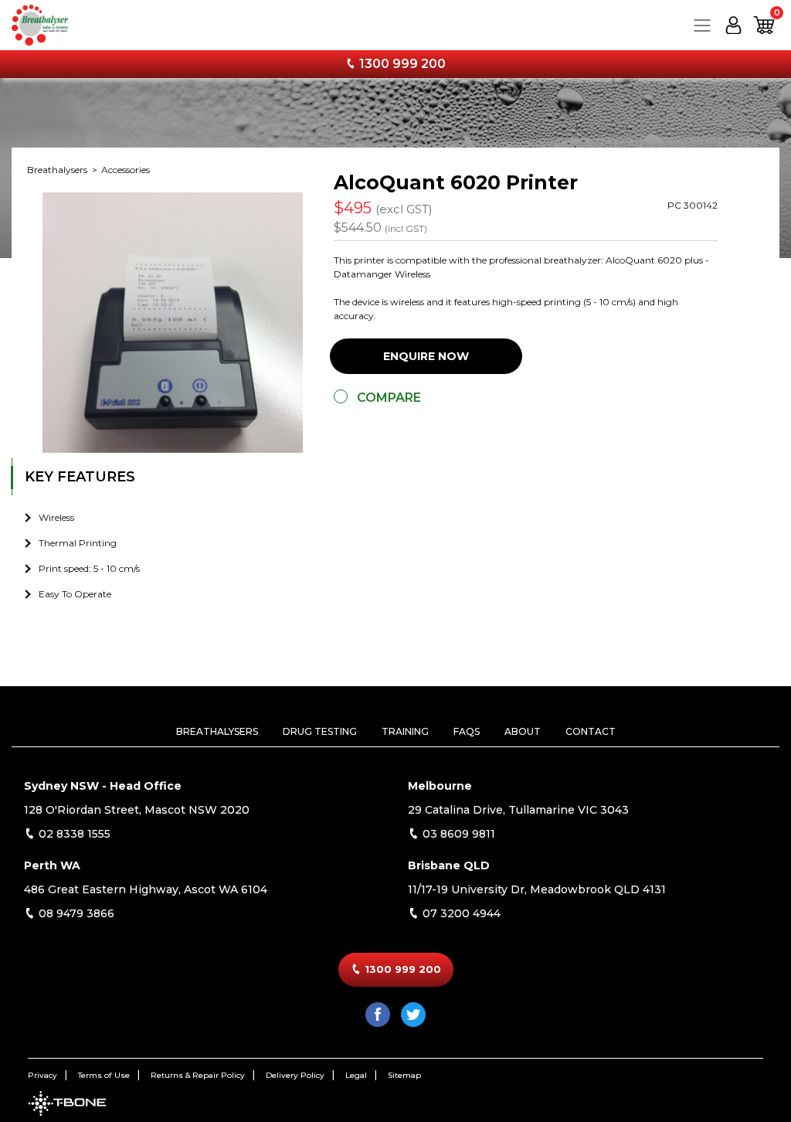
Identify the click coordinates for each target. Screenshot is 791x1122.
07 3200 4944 (460, 913)
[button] (764, 25)
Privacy (42, 1075)
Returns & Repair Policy (198, 1075)
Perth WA (52, 865)
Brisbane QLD (449, 865)
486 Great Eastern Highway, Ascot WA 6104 (145, 889)
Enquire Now (426, 356)
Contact (590, 731)
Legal (356, 1075)
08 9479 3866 (75, 913)
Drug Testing (320, 731)
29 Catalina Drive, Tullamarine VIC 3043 (518, 810)
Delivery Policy (295, 1075)
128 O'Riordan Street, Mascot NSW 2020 (137, 810)
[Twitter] (413, 1014)
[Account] (733, 25)
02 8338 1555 (73, 834)
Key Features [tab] (80, 476)
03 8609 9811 (457, 834)
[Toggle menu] (702, 25)
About (522, 731)
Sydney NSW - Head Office (103, 786)
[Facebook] (377, 1014)
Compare (389, 397)
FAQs (466, 731)
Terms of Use (104, 1075)
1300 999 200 (401, 63)
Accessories (125, 169)
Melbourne (440, 786)
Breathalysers (58, 169)
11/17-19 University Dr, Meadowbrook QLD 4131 (537, 889)
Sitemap (404, 1075)
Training (405, 731)
